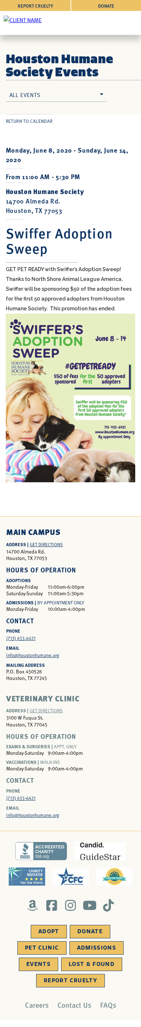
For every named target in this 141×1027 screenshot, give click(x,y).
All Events (24, 94)
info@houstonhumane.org (32, 655)
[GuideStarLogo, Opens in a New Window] (100, 851)
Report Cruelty (35, 5)
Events (38, 964)
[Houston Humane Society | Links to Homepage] (23, 20)
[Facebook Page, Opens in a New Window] (51, 905)
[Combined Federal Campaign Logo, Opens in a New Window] (70, 876)
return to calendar (29, 121)
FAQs (108, 1005)
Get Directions (46, 544)
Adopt (48, 931)
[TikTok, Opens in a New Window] (108, 905)
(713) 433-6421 (20, 798)
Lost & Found (92, 964)
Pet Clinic (42, 948)
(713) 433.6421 (20, 638)
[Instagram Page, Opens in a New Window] (70, 905)
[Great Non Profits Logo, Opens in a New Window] (114, 876)
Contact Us (74, 1005)
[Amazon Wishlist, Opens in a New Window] (32, 905)
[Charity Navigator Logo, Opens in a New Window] (27, 876)
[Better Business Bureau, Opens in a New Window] (41, 851)
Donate (106, 5)
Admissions (96, 948)
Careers (37, 1005)
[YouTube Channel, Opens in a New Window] (89, 905)
